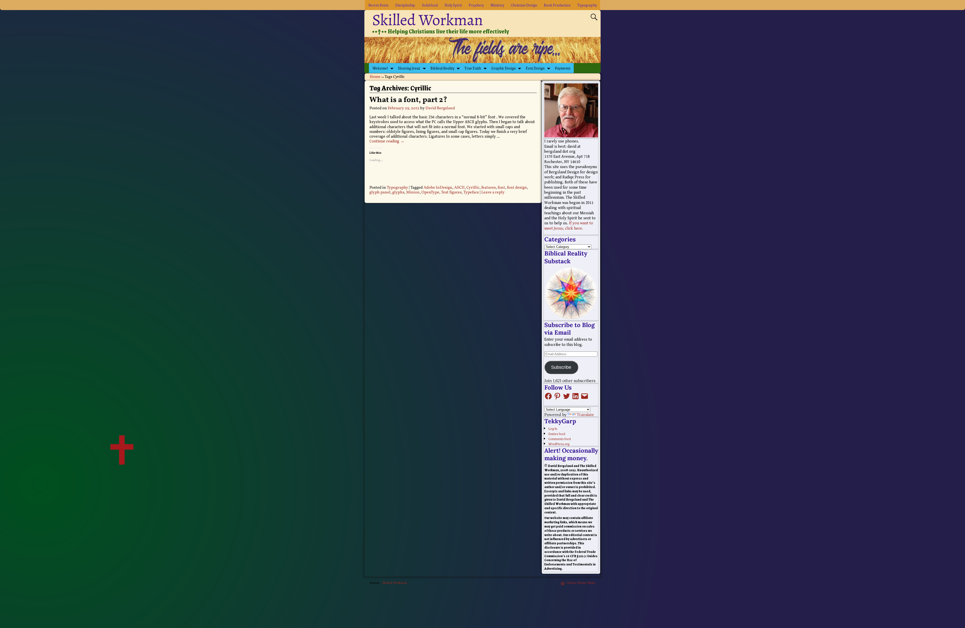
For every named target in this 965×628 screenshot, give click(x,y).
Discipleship (405, 5)
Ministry (497, 5)
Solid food (430, 5)
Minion (413, 192)
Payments (562, 68)
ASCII (459, 187)
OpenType (430, 192)
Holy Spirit (453, 5)
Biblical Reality (442, 68)
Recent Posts (378, 5)
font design (517, 187)
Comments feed (559, 439)
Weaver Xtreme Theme (581, 583)
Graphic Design (503, 68)
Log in (552, 428)
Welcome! (380, 68)
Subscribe (561, 367)
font (501, 187)
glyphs (398, 192)
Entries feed (556, 434)
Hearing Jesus (409, 68)
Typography (587, 5)
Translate (585, 414)
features (488, 187)
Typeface (471, 192)
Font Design (535, 68)
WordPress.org (558, 444)
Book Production (557, 5)
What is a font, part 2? (408, 100)
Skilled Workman (427, 20)
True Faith (472, 68)
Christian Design (524, 5)
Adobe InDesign (437, 187)
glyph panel (380, 192)
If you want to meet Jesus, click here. (568, 226)
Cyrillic (472, 187)
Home (375, 77)
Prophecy (476, 5)
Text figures (451, 192)
